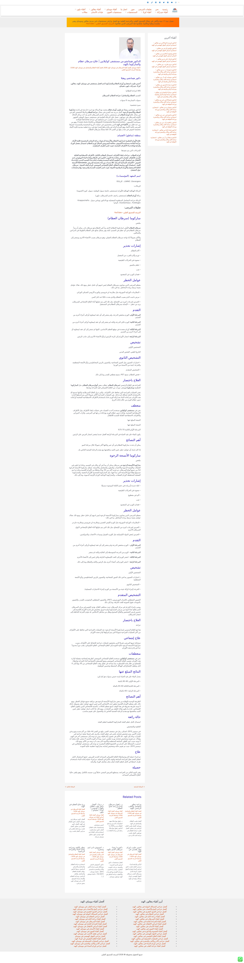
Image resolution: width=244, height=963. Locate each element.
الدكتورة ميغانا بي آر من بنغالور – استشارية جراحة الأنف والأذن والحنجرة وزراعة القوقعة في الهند (163, 140)
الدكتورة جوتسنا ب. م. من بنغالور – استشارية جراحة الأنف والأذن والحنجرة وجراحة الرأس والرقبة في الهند (164, 72)
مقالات (84, 12)
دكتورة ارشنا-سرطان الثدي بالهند (114, 848)
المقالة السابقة (139, 786)
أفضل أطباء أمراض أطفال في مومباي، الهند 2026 (96, 817)
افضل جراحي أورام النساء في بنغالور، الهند (150, 943)
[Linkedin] (156, 2)
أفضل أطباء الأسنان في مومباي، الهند (90, 929)
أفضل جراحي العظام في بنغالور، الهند (150, 914)
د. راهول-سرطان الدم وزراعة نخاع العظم (115, 806)
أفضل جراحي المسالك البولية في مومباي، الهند (90, 914)
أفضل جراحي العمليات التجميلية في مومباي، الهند (90, 941)
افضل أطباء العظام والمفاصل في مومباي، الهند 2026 (87, 68)
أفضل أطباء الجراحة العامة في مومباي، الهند (90, 924)
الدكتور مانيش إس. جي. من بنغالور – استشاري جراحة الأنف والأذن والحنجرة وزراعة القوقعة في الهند (164, 117)
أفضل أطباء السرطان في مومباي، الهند (90, 921)
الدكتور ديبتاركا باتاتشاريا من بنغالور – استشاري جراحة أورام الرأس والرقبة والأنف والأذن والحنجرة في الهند (165, 94)
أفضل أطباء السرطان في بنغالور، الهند (149, 919)
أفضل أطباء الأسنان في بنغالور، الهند (149, 926)
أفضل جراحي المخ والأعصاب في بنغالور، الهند (150, 909)
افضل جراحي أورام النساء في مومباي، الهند (90, 946)
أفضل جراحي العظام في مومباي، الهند (90, 916)
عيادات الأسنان (97, 12)
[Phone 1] (151, 2)
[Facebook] (168, 2)
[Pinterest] (147, 2)
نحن (157, 9)
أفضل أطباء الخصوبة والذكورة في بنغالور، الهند (149, 931)
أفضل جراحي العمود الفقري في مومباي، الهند (90, 912)
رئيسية (165, 9)
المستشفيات (132, 12)
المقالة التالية (70, 786)
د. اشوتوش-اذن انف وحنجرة (95, 848)
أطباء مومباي (111, 9)
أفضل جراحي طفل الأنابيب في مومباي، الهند (90, 934)
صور (132, 9)
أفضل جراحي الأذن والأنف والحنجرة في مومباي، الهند (90, 943)
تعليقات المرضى (145, 9)
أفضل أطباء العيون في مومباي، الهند (90, 931)
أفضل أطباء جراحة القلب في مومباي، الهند (90, 907)
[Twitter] (164, 2)
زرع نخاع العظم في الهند (77, 805)
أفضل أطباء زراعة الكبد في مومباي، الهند (90, 919)
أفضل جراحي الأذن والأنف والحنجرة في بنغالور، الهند (149, 941)
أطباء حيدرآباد (162, 12)
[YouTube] (172, 2)
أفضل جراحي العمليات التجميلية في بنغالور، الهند (149, 939)
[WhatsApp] (176, 2)
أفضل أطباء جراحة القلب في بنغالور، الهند (149, 946)
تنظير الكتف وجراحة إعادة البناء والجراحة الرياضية (77, 849)
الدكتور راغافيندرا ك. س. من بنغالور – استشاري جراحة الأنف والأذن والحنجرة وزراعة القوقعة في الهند (164, 125)
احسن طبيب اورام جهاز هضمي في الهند (134, 849)
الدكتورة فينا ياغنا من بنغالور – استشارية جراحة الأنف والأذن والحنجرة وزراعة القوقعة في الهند (164, 132)
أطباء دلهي (81, 9)
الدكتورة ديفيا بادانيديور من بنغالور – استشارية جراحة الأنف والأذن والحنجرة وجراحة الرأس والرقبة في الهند (164, 87)
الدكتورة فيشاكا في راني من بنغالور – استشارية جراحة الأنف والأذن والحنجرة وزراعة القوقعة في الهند (164, 102)
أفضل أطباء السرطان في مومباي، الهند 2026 (117, 68)
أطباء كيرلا (147, 12)
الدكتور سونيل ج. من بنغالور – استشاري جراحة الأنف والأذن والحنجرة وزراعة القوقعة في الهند (164, 109)
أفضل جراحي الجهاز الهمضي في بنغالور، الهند (150, 934)
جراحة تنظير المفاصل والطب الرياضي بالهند (134, 806)
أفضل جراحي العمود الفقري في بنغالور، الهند (149, 912)
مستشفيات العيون (114, 12)
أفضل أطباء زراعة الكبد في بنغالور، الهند (150, 916)
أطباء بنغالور (96, 9)
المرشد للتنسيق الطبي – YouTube (100, 23)
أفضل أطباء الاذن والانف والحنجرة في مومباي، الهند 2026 (96, 854)
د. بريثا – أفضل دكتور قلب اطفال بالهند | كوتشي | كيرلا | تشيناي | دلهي (97, 808)
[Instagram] (160, 2)
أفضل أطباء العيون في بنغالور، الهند (149, 929)
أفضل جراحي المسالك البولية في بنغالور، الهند (149, 907)
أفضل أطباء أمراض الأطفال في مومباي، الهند (90, 926)
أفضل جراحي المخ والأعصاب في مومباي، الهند (90, 909)
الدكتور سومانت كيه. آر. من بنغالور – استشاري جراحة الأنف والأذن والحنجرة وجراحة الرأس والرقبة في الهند (164, 79)
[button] (178, 2)
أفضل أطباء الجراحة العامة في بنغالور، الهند (150, 921)
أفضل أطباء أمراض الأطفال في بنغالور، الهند (149, 924)
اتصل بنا (124, 9)
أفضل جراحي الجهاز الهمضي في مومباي (90, 936)
